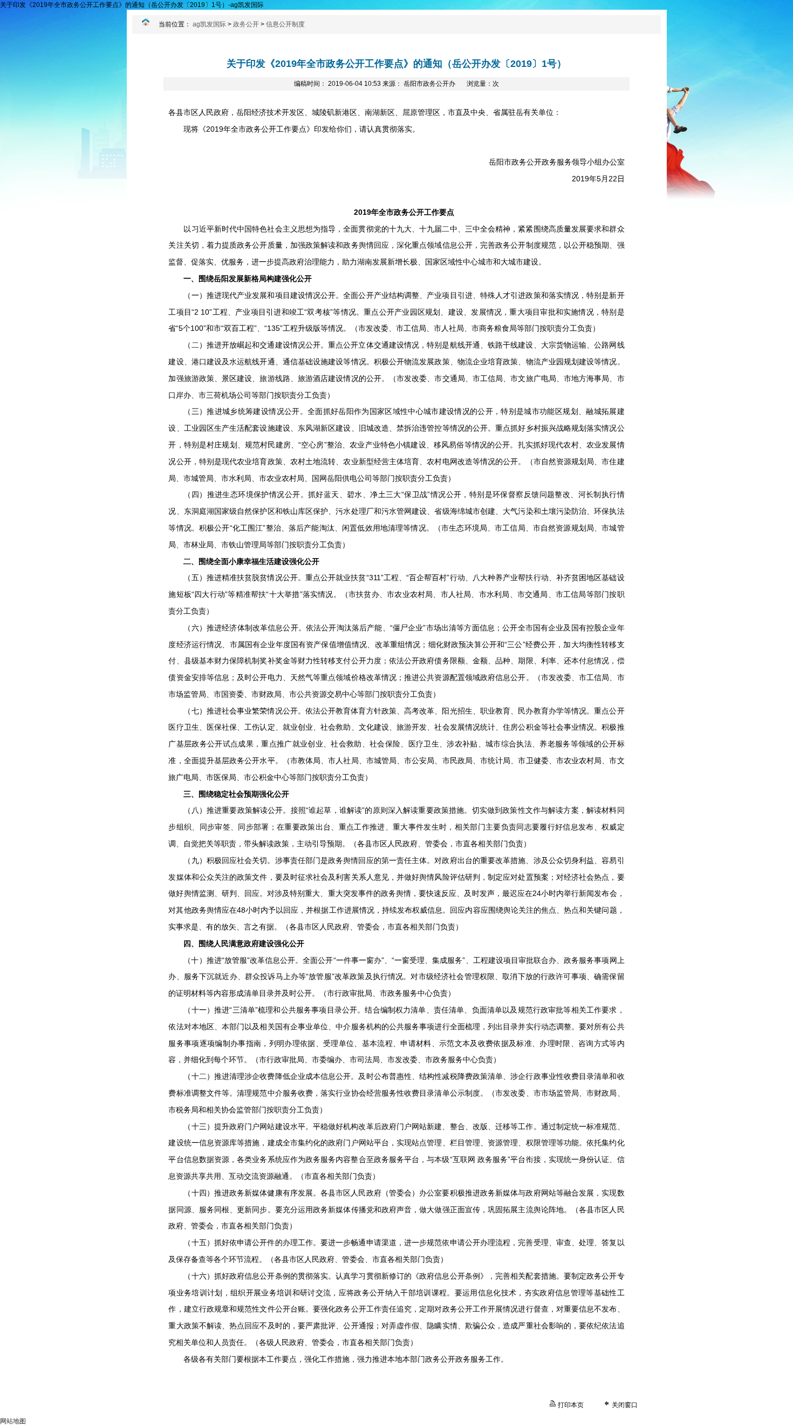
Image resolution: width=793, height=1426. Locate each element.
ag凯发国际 (209, 24)
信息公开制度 (285, 24)
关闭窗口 (625, 1405)
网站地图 (13, 1421)
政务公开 (246, 24)
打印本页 (571, 1405)
